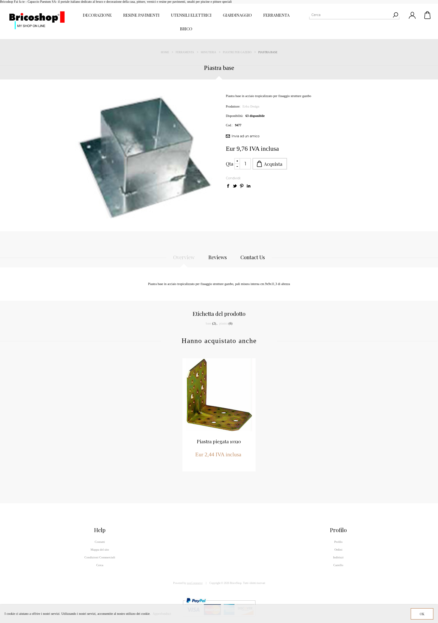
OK (422, 614)
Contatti (100, 542)
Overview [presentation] (184, 257)
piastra (223, 323)
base (208, 323)
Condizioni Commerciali (99, 557)
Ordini (338, 549)
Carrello (428, 15)
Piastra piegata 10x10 (219, 441)
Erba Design (250, 106)
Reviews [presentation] (217, 257)
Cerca (99, 565)
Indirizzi (338, 557)
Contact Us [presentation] (252, 257)
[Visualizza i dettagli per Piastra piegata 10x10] (219, 394)
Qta (229, 164)
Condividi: (233, 178)
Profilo (338, 542)
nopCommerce (195, 583)
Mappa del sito (100, 549)
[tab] (183, 259)
